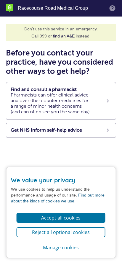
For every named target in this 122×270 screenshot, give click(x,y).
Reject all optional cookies (61, 232)
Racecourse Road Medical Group (53, 8)
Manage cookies (61, 247)
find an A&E (64, 36)
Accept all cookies (61, 218)
